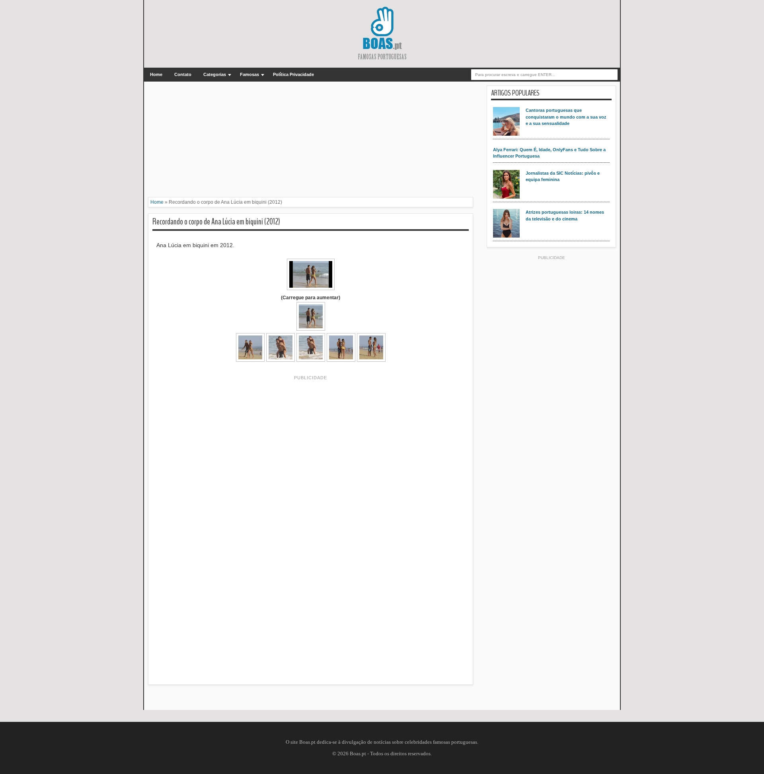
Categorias (214, 74)
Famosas (249, 74)
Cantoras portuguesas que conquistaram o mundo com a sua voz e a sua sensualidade (566, 117)
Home (156, 74)
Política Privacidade (293, 74)
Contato (182, 74)
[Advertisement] (310, 141)
